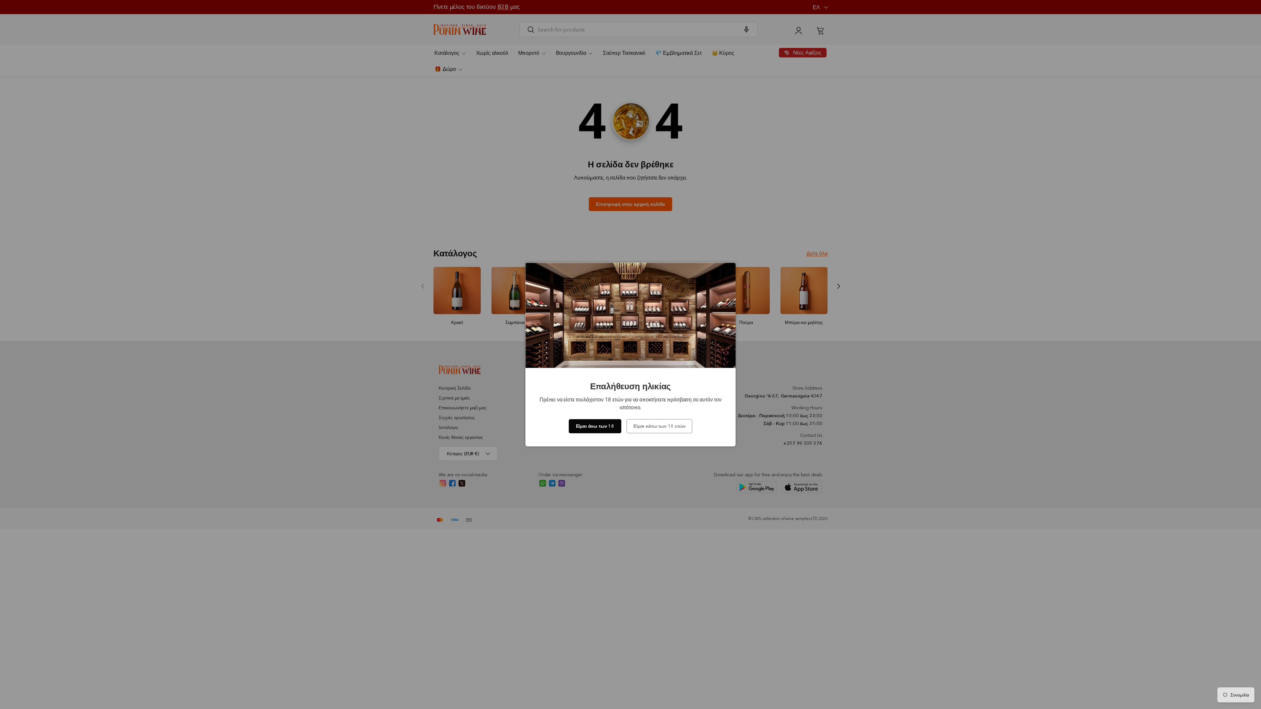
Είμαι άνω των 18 (595, 426)
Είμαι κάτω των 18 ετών (659, 426)
